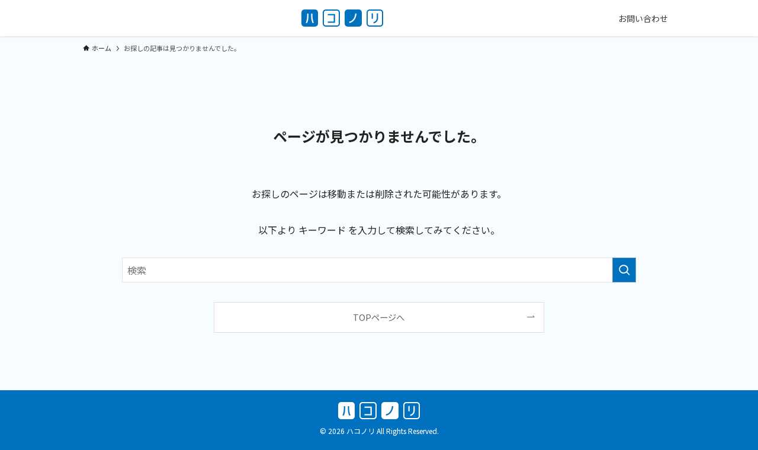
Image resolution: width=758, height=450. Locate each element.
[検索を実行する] (624, 270)
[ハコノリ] (342, 18)
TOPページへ (378, 317)
